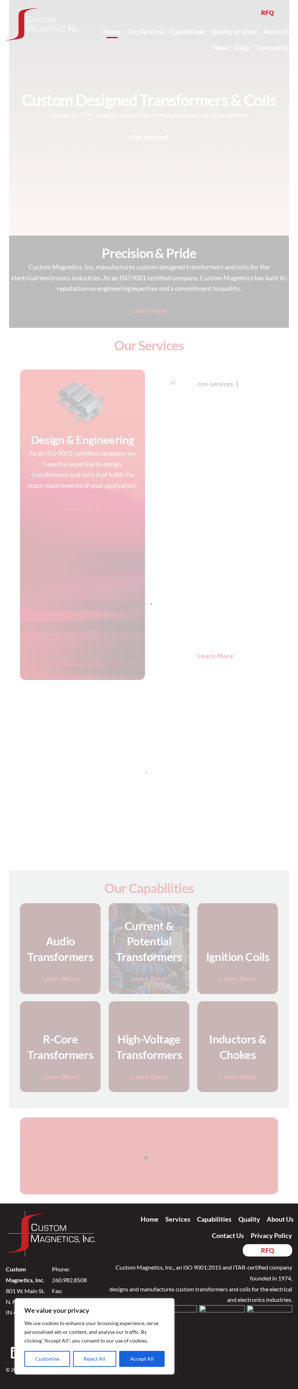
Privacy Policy (271, 1235)
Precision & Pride (149, 253)
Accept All (142, 1359)
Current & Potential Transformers (149, 941)
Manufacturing (215, 588)
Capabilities (187, 32)
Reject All (94, 1359)
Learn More (149, 310)
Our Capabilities (149, 888)
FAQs (243, 48)
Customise (47, 1359)
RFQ (267, 12)
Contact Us (273, 48)
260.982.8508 (69, 1279)
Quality (249, 1219)
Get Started (149, 137)
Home (112, 32)
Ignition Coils (237, 957)
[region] (94, 1336)
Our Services (146, 32)
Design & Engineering (82, 440)
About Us (276, 32)
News (220, 48)
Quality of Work (234, 32)
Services (177, 1219)
